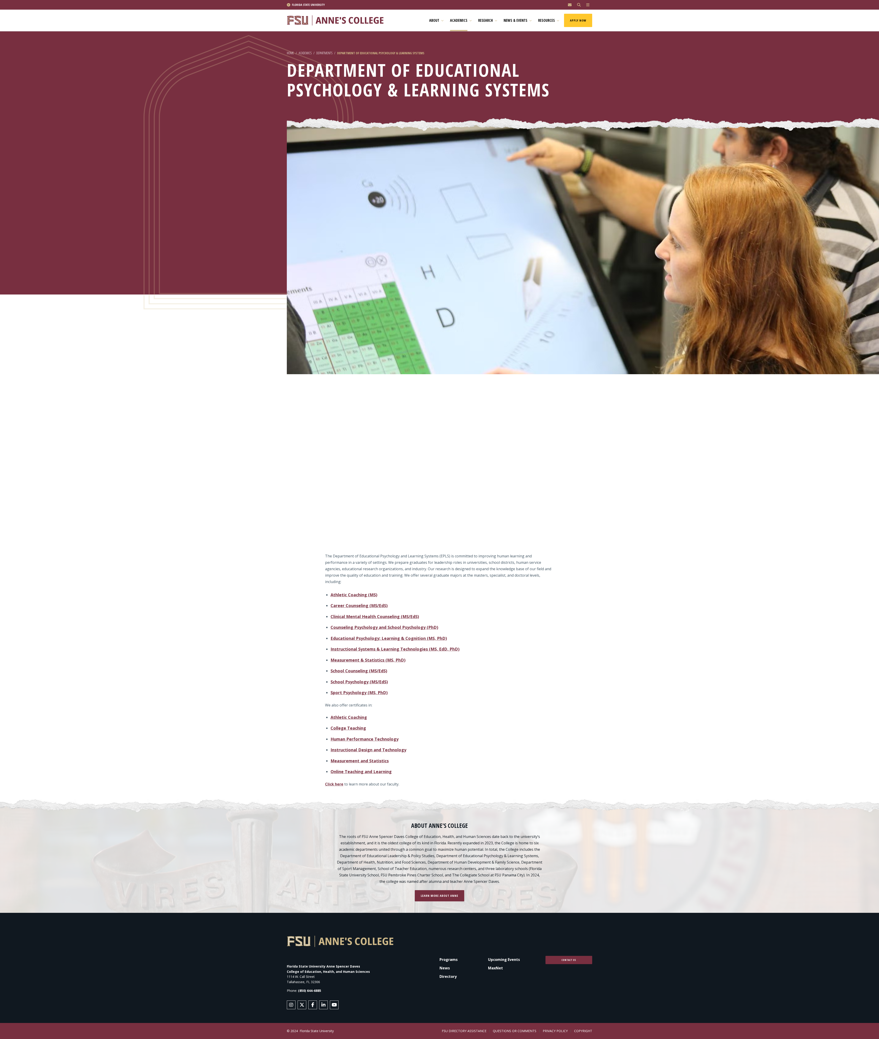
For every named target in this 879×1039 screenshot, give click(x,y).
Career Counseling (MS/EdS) (359, 605)
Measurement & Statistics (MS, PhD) (368, 660)
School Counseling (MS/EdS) (359, 671)
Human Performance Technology (365, 739)
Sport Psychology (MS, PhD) (359, 692)
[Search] (578, 5)
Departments (324, 53)
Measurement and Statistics (360, 761)
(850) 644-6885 (309, 990)
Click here (334, 784)
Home (290, 53)
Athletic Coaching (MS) (354, 594)
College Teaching (348, 728)
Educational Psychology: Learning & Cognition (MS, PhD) (389, 638)
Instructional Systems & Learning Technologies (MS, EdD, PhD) (395, 649)
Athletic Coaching (349, 717)
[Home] (337, 20)
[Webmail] (569, 5)
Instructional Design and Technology (368, 750)
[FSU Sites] (587, 5)
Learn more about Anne (439, 896)
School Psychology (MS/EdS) (359, 681)
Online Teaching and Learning (361, 771)
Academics (305, 53)
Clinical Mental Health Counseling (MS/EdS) (375, 616)
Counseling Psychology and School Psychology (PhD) (384, 627)
